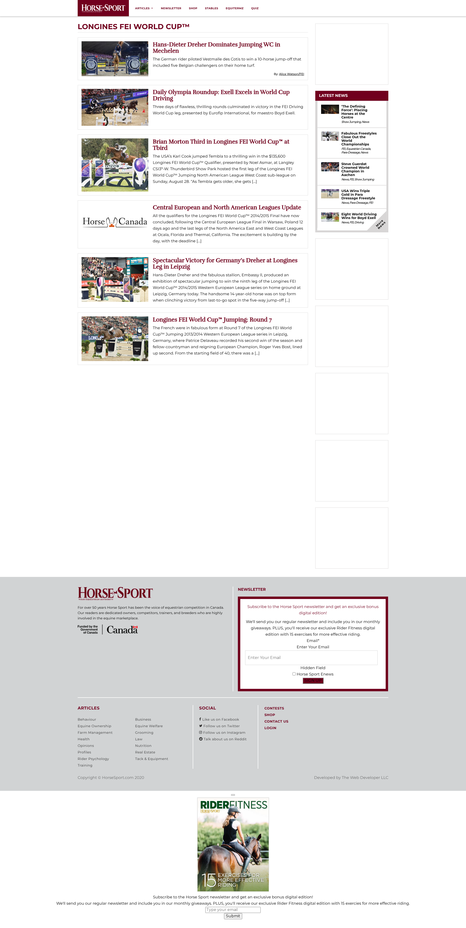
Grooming (144, 732)
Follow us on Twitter (221, 726)
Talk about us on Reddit (225, 739)
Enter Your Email (313, 647)
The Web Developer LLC (365, 778)
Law (138, 739)
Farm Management (95, 732)
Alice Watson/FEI (291, 74)
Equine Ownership (94, 726)
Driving (359, 222)
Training (85, 765)
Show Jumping (351, 122)
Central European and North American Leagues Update (227, 207)
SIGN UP (313, 680)
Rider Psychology (93, 759)
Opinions (86, 745)
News (365, 122)
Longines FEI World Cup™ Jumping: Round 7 (212, 319)
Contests (274, 708)
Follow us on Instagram (223, 732)
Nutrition (143, 745)
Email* (313, 641)
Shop (193, 8)
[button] (233, 795)
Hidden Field (312, 668)
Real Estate (145, 752)
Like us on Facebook (220, 719)
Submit (233, 916)
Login (270, 728)
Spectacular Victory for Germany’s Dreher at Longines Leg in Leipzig (225, 263)
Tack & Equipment (151, 759)
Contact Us (276, 721)
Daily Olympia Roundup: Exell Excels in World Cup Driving (221, 95)
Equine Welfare (149, 726)
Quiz (255, 8)
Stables (211, 8)
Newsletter (171, 8)
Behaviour (87, 719)
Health (84, 739)
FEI (343, 149)
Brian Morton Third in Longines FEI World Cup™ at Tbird (221, 145)
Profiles (84, 752)
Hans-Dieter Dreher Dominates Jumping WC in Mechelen (216, 47)
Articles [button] (142, 8)
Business (143, 719)
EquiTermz (235, 8)
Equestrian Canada (358, 149)
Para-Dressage (350, 152)
